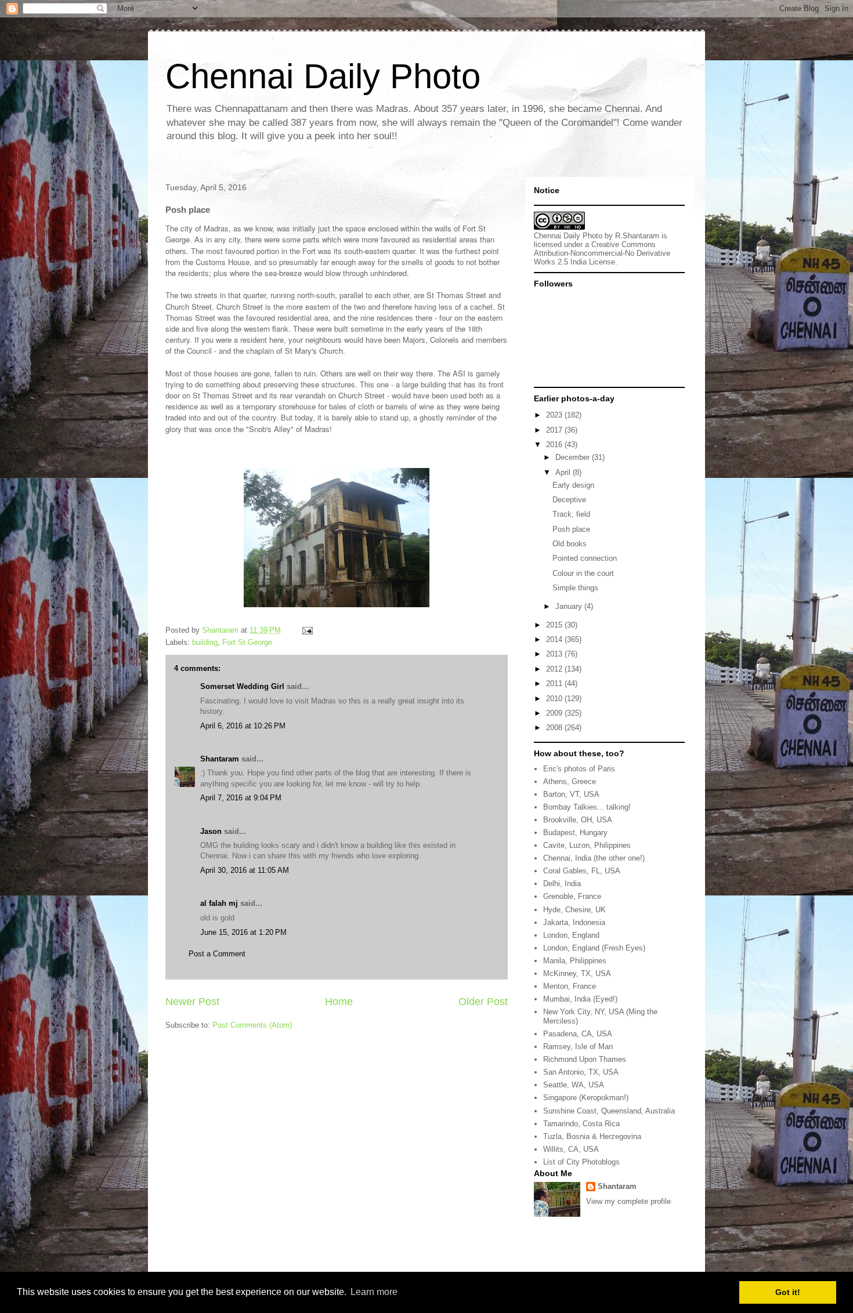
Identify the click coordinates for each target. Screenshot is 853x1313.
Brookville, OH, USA (577, 819)
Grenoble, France (572, 896)
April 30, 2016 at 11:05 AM (244, 870)
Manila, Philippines (574, 960)
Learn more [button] (373, 1292)
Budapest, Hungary (575, 832)
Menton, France (569, 986)
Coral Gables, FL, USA (581, 870)
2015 (555, 625)
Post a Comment (217, 953)
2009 (555, 713)
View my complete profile (628, 1201)
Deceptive (569, 499)
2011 (555, 683)
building (205, 642)
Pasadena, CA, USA (577, 1033)
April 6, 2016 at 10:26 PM (242, 725)
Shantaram (219, 759)
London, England (571, 935)
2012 (555, 669)
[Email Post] (306, 630)
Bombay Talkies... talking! (587, 807)
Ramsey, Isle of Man (578, 1046)
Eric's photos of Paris (579, 768)
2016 (555, 444)
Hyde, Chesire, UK (574, 909)
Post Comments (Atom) (252, 1025)
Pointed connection (584, 558)
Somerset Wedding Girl (242, 686)
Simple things (575, 587)
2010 (555, 698)
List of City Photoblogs (581, 1162)
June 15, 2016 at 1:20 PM (243, 932)
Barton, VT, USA (571, 794)
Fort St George (247, 642)
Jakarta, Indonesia (574, 922)
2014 (555, 639)
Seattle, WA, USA (573, 1084)
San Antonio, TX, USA (581, 1072)
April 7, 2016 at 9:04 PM (240, 797)
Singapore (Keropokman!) (585, 1097)
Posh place (571, 529)
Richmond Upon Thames (584, 1059)
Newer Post (192, 1001)
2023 (555, 415)
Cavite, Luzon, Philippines (587, 845)
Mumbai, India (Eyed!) (580, 999)
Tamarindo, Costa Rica (581, 1123)
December (573, 457)
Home (339, 1001)
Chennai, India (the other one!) (594, 858)
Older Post (483, 1001)
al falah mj (219, 903)
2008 (555, 727)
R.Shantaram (637, 235)
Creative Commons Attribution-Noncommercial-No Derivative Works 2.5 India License (602, 253)
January (569, 606)
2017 (555, 430)
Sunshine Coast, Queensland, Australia (609, 1111)
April (564, 472)
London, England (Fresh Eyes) (594, 948)
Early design (573, 485)
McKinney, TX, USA (577, 973)
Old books (569, 543)
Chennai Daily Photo (322, 76)
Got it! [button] (787, 1292)
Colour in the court (583, 573)
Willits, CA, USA (571, 1149)
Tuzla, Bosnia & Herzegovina (592, 1136)
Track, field (571, 514)
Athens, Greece (569, 781)
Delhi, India (562, 883)
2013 (555, 654)
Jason (211, 831)
